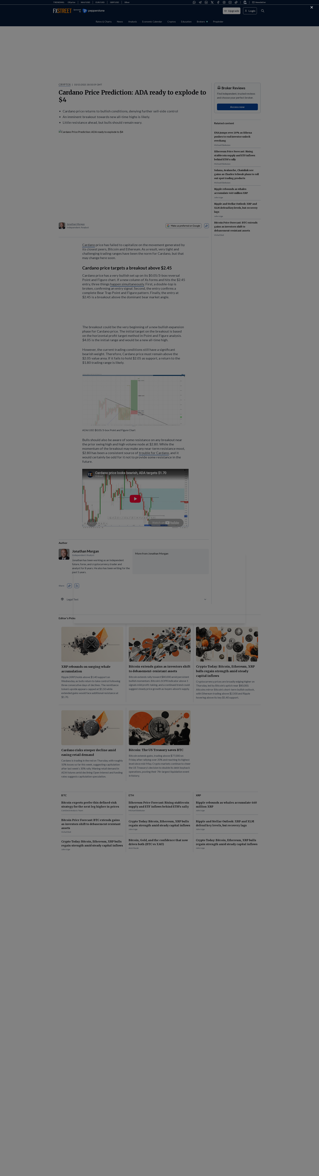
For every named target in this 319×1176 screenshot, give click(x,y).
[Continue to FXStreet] (311, 7)
